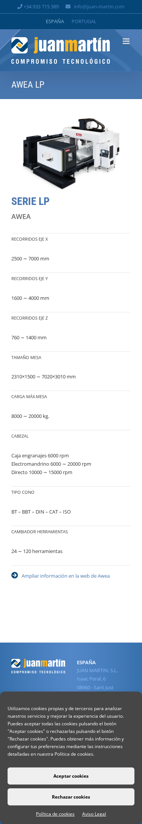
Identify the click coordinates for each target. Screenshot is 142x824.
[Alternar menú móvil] (127, 41)
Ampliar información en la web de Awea (66, 575)
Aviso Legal (94, 814)
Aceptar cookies (71, 776)
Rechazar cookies (71, 797)
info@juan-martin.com (99, 6)
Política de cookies (55, 814)
